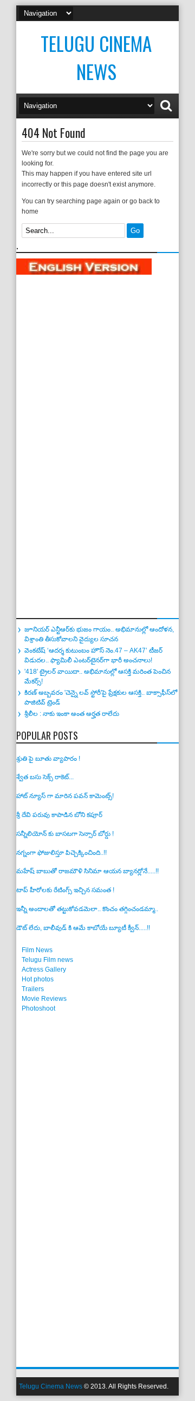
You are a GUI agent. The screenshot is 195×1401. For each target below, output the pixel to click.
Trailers (33, 989)
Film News (37, 950)
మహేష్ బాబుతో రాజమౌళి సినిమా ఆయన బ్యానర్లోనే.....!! (87, 871)
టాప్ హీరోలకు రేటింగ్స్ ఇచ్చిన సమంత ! (65, 890)
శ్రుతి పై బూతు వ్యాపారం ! (48, 758)
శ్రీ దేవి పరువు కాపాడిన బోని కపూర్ (59, 815)
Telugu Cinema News (96, 57)
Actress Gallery (44, 969)
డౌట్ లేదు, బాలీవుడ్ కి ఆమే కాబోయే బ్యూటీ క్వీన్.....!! (83, 928)
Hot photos (38, 979)
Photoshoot (38, 1008)
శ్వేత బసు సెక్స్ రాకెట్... (45, 777)
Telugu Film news (47, 960)
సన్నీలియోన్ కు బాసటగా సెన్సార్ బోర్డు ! (65, 834)
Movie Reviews (44, 998)
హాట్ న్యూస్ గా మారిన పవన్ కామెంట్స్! (65, 796)
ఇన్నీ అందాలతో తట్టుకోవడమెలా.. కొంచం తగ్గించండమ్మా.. (87, 909)
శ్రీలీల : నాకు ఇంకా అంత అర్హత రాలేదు (71, 714)
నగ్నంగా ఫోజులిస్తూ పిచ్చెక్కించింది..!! (61, 852)
